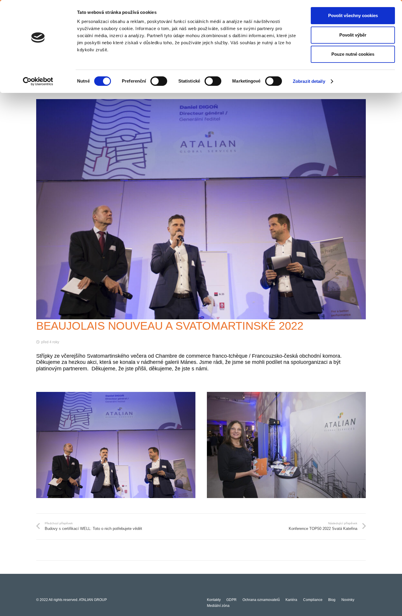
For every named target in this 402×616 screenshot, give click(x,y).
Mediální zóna (218, 605)
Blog (331, 600)
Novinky (347, 600)
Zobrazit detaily (309, 81)
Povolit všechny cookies (353, 15)
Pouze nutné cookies (352, 54)
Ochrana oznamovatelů (261, 600)
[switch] (158, 81)
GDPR (231, 600)
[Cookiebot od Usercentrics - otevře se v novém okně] (38, 81)
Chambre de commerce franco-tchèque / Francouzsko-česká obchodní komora (247, 356)
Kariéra (291, 600)
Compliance (313, 600)
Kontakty (214, 600)
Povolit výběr (352, 34)
